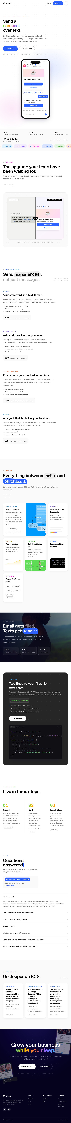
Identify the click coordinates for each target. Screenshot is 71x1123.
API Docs (45, 1099)
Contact (60, 1099)
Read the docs (45, 1066)
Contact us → (10, 49)
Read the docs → (17, 718)
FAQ (29, 1101)
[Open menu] (66, 3)
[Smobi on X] (4, 1109)
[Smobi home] (7, 3)
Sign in (49, 3)
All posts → (64, 978)
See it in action (27, 49)
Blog (29, 1104)
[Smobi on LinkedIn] (9, 1109)
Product (30, 1099)
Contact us (57, 3)
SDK (44, 1101)
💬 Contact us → (27, 1066)
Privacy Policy (62, 1101)
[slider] (35, 218)
